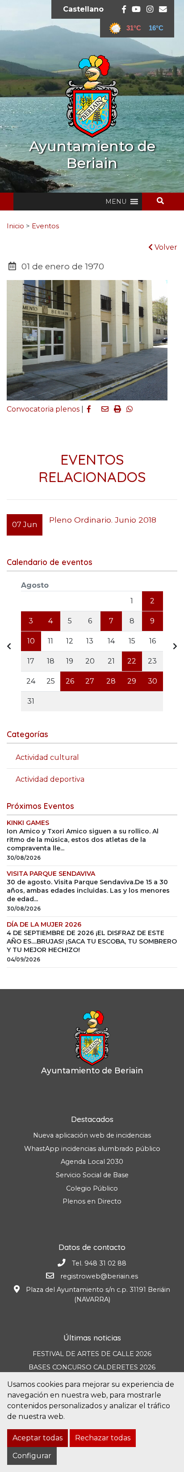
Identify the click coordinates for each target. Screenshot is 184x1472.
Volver (165, 247)
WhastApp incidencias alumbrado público (92, 1149)
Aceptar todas (38, 1438)
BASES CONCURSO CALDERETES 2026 (92, 1367)
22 (131, 661)
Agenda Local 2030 (92, 1162)
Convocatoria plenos (43, 409)
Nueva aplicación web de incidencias (92, 1135)
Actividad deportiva (50, 779)
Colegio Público (92, 1188)
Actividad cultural (47, 757)
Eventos (45, 226)
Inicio (15, 226)
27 (89, 681)
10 (31, 641)
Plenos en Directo (92, 1201)
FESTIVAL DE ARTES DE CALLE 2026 (92, 1354)
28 (111, 681)
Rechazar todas (102, 1438)
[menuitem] (83, 9)
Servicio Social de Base (92, 1175)
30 (152, 681)
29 (131, 681)
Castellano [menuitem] (83, 9)
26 (70, 681)
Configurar (32, 1455)
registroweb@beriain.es (99, 1276)
